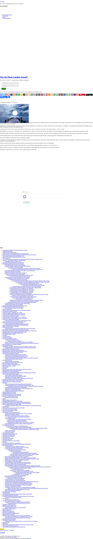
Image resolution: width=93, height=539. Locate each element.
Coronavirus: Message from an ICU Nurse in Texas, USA (14, 321)
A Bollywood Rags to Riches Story (10, 252)
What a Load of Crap (7, 509)
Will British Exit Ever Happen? (9, 514)
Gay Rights (5, 335)
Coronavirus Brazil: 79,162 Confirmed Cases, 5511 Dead (21, 292)
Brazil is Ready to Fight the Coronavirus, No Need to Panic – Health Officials (25, 287)
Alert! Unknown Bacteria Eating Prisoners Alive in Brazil (14, 257)
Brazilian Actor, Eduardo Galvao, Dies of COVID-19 (15, 272)
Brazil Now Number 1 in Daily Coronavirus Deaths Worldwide (17, 266)
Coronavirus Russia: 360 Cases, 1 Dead (10, 315)
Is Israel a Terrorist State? (10, 430)
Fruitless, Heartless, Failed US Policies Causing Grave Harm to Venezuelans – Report (22, 458)
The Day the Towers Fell (8, 411)
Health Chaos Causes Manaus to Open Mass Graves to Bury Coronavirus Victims (26, 300)
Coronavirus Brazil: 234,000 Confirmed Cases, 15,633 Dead (22, 289)
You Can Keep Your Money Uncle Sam (10, 525)
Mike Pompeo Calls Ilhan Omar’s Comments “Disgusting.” (17, 460)
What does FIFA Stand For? (8, 511)
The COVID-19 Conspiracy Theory (10, 408)
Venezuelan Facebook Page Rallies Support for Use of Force (17, 489)
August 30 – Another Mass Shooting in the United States (14, 260)
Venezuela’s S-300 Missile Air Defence (13, 486)
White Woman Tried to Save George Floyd (13, 377)
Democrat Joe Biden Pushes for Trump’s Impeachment (16, 387)
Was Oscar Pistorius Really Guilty (9, 506)
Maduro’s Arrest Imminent (15, 450)
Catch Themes (14, 537)
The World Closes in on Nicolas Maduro (21, 474)
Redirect (4, 398)
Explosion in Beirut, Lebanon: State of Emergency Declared (15, 331)
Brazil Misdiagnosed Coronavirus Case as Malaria (15, 264)
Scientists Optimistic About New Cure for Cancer (12, 401)
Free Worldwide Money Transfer (9, 334)
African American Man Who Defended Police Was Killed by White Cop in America (19, 254)
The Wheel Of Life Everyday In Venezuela (13, 477)
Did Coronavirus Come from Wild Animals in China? (15, 356)
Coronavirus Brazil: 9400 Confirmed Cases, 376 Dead (33, 285)
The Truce (5, 441)
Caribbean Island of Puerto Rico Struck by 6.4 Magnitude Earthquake (16, 310)
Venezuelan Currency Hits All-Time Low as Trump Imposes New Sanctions (20, 487)
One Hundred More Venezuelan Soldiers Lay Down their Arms (17, 462)
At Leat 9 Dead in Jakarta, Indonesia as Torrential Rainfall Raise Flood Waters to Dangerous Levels (22, 259)
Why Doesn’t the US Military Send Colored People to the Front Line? (19, 378)
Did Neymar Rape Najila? (8, 327)
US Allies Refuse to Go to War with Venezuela (14, 479)
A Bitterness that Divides (7, 251)
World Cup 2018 (6, 522)
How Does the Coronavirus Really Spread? (13, 359)
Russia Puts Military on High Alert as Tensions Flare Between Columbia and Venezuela (22, 465)
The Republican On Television (9, 436)
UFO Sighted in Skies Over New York (10, 495)
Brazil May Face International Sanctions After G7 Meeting (16, 415)
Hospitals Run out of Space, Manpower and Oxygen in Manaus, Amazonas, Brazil (19, 346)
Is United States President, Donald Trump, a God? (13, 362)
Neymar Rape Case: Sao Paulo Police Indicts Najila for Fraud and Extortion (20, 328)
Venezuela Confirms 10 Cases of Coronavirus (12, 500)
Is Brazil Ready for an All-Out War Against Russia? (13, 352)
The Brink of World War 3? (18, 469)
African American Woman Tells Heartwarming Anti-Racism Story (18, 384)
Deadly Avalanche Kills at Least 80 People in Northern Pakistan (15, 325)
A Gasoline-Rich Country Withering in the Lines (14, 446)
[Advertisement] (46, 28)
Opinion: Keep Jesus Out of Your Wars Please (12, 381)
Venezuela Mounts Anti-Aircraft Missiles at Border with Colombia (18, 484)
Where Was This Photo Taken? (9, 512)
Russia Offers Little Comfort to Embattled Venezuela (15, 464)
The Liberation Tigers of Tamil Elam (10, 433)
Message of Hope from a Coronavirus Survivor (12, 370)
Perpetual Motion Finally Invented (9, 391)
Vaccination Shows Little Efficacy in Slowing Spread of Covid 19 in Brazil (25, 268)
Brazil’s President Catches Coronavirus (13, 271)
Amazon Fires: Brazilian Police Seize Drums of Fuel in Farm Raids (18, 413)
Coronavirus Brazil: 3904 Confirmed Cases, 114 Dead (31, 284)
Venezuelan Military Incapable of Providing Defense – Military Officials (24, 454)
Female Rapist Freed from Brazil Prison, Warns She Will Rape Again (19, 388)
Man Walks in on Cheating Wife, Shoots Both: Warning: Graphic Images (17, 369)
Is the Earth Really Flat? (7, 360)
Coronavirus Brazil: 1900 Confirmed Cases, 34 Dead (28, 283)
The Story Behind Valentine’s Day (12, 499)
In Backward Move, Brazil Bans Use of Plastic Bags (13, 350)
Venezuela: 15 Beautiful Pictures (9, 504)
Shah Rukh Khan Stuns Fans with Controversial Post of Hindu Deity (16, 402)
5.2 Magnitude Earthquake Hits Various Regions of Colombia (15, 250)
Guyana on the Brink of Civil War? (10, 338)
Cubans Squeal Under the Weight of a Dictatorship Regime (17, 323)
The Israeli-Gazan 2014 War (8, 424)
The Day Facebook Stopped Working (10, 410)
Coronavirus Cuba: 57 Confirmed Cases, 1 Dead (12, 312)
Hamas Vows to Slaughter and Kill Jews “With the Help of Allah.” (26, 429)
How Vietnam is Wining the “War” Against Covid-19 (23, 297)
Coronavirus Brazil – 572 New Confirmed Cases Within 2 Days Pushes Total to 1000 (32, 281)
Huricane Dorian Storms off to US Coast (11, 348)
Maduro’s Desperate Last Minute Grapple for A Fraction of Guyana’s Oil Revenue (21, 521)
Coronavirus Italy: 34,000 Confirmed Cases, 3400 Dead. (14, 314)
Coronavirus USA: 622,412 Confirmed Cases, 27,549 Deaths (15, 318)
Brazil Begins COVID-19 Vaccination (15, 267)
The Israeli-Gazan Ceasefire (8, 432)
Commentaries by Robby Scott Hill (10, 311)
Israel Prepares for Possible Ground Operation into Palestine (20, 427)
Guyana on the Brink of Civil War (12, 339)
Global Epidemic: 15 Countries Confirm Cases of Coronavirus (17, 277)
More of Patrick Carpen (7, 14)
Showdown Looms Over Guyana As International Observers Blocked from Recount (22, 343)
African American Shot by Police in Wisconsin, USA (13, 255)
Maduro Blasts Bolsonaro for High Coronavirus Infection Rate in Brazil (22, 302)
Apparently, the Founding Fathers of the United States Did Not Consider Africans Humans (23, 405)
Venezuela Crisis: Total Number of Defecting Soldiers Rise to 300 (18, 482)
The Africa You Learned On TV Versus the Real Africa (14, 407)
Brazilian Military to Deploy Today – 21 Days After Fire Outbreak (21, 422)
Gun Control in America (7, 337)
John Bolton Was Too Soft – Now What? (23, 473)
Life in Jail (5, 368)
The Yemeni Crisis (6, 492)
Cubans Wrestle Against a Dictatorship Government (13, 322)
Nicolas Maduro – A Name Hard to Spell (13, 461)
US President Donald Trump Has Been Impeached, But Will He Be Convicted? (18, 496)
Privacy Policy (5, 16)
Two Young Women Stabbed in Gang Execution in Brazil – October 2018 (17, 494)
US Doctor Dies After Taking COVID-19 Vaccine (20, 276)
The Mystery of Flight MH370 (9, 435)
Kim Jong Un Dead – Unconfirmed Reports (11, 364)
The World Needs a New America (9, 491)
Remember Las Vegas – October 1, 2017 (13, 261)
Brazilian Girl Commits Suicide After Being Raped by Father (15, 305)
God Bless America (6, 336)
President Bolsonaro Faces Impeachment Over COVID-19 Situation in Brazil (20, 347)
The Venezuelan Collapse (8, 445)
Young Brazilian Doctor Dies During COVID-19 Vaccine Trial (17, 517)
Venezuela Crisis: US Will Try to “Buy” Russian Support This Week (18, 483)
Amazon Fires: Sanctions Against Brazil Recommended (19, 416)
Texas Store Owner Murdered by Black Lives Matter (15, 376)
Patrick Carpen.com (4, 530)
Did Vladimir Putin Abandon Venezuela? (21, 452)
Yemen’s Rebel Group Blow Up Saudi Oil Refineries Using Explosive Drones (18, 524)
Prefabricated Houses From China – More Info (12, 394)
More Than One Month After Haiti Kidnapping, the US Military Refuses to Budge (19, 372)
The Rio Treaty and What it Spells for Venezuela (19, 470)
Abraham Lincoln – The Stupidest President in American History (15, 253)
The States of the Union (7, 439)
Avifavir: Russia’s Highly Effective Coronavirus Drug (13, 262)
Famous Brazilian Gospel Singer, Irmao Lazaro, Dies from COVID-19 (27, 286)
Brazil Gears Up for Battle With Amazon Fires (17, 420)
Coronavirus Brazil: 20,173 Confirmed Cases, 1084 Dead (21, 288)
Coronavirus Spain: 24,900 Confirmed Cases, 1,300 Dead (14, 317)
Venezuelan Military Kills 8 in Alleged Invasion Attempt (21, 455)
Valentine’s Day (6, 498)
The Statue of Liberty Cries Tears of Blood (11, 440)
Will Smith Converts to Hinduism (9, 518)
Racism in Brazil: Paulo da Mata (11, 397)
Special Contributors (7, 18)
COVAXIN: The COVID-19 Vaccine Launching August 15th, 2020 (18, 516)
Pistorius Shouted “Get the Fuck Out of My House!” (15, 507)
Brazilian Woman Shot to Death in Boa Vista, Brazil (13, 306)
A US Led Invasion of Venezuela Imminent (13, 448)
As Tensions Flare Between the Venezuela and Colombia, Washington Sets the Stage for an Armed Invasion (29, 466)
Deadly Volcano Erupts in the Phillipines (11, 326)
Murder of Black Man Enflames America (11, 373)
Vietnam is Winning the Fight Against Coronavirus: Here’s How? (18, 320)
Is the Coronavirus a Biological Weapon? (11, 353)
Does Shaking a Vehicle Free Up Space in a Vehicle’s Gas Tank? (15, 329)
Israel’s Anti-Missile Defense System (10, 363)
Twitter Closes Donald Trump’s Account (13, 497)
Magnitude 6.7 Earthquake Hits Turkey (13, 389)
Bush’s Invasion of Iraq (7, 309)
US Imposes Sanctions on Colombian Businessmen (15, 480)
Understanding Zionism (9, 431)
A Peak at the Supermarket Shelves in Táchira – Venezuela (16, 447)
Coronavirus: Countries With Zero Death (11, 319)
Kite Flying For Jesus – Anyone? (9, 365)
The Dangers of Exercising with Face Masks (14, 304)
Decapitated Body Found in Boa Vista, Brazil (14, 308)
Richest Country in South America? (10, 399)
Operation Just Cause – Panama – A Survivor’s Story (13, 380)
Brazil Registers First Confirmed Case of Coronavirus (18, 278)
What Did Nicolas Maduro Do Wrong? (13, 490)
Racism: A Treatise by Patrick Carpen (10, 396)
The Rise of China (6, 437)
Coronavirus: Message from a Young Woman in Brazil (21, 293)
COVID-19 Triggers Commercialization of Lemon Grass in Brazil (23, 296)
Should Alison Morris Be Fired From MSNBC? (14, 390)
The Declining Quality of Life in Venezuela (16, 478)
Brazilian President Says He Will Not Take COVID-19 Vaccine (20, 275)
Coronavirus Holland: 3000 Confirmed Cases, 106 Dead (14, 313)
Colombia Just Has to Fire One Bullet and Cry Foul (23, 471)
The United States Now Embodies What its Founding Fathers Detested (17, 444)
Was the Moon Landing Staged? (14, 77)
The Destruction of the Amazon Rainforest (11, 412)
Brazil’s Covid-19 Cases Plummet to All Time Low (23, 295)
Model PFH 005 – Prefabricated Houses (11, 371)
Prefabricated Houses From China (9, 393)
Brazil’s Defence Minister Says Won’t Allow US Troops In (17, 456)
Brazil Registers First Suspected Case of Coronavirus (13, 263)
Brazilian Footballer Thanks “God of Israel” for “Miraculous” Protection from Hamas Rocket (28, 428)
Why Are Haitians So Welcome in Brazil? (11, 513)
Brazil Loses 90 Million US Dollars (12, 414)
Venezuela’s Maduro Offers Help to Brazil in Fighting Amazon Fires (18, 423)
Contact (4, 17)
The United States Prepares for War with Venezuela (15, 475)
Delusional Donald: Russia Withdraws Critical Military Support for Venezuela (20, 457)
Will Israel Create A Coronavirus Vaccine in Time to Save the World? (16, 515)
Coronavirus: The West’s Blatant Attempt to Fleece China (16, 355)
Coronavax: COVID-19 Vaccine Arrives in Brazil (15, 274)
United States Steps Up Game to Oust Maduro (17, 449)
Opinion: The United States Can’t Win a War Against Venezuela (18, 463)
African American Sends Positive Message (13, 374)
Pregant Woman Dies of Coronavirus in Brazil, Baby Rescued (17, 303)
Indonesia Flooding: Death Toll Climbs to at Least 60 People (15, 351)
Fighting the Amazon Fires (10, 418)
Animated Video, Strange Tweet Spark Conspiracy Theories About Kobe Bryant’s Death (25, 386)
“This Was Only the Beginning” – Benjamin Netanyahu (16, 425)
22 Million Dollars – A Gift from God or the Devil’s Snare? (19, 419)
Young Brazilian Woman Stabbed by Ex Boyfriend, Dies (14, 526)
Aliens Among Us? (6, 258)
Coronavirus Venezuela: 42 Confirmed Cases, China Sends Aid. (18, 501)
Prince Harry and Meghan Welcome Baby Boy (12, 395)
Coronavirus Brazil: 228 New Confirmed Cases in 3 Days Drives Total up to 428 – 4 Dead (31, 280)
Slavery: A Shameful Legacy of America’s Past (12, 404)
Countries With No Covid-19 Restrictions (23, 298)
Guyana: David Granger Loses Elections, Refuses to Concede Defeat (19, 342)
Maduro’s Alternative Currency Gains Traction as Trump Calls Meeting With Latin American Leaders (28, 488)
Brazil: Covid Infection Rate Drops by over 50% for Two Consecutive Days (28, 269)
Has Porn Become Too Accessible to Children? (12, 344)
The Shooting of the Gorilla (8, 438)
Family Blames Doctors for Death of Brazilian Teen (13, 333)
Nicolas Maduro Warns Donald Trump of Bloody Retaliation (25, 453)
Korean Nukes (5, 367)
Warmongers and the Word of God (9, 505)
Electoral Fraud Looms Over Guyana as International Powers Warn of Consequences (19, 330)
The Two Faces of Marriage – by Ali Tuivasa (11, 442)
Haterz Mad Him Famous (8, 345)
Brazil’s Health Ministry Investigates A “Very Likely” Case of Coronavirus (20, 270)
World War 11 (5, 523)
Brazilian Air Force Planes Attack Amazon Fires (17, 421)
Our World (2, 1)
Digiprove (29, 538)
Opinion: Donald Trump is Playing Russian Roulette (20, 467)
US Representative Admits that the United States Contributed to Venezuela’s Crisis (21, 481)
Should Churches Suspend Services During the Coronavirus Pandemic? (17, 403)
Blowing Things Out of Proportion (12, 361)
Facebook (2, 532)
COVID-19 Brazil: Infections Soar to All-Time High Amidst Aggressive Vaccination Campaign (29, 294)
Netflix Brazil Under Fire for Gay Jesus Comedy (12, 379)
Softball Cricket (6, 406)
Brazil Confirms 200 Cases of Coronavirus (18, 279)
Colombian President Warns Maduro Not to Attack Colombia (27, 472)
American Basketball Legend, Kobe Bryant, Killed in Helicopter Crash (19, 385)
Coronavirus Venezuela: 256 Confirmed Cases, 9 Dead (18, 503)
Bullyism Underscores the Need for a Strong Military (15, 354)
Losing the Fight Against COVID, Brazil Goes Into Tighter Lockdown (24, 301)
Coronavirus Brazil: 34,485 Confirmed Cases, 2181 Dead (21, 291)
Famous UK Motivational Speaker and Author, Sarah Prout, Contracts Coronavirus (21, 357)
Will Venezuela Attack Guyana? (9, 520)
